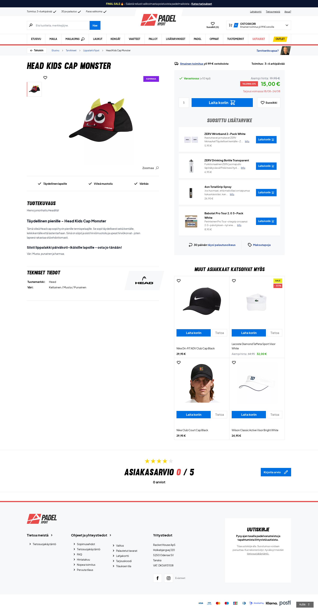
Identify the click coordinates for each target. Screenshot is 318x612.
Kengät (115, 38)
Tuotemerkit (235, 38)
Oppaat (214, 38)
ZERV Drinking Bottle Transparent (226, 160)
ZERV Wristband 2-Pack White (224, 133)
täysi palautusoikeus (222, 244)
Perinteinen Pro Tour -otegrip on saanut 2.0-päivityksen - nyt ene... (226, 223)
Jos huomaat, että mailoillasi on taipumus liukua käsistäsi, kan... (227, 192)
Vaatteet (134, 38)
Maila (53, 38)
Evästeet (180, 578)
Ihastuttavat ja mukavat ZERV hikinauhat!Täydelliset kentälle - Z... (226, 139)
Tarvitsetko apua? (268, 50)
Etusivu (36, 38)
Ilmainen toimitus (191, 63)
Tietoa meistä (273, 11)
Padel (197, 38)
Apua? (288, 11)
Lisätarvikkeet (175, 38)
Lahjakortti (256, 11)
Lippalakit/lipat (91, 50)
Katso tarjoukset (201, 3)
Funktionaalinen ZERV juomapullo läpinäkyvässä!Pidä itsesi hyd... (224, 166)
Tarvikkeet (71, 50)
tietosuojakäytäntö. (258, 553)
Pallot (153, 38)
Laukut (97, 38)
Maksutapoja (262, 244)
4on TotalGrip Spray (218, 186)
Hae (95, 25)
